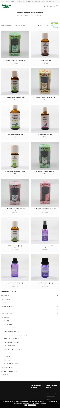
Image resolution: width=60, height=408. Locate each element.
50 (21, 25)
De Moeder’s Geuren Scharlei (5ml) (15, 208)
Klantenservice (34, 391)
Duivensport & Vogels (7, 306)
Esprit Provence (8, 345)
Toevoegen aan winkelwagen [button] (15, 46)
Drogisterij (4, 299)
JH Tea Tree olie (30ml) (15, 246)
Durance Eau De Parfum (10, 327)
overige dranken (6, 367)
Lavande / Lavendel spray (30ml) (45, 246)
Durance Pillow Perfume (11, 342)
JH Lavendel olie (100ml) (45, 134)
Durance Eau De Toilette (11, 331)
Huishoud (6, 360)
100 (24, 25)
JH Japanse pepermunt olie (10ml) (15, 171)
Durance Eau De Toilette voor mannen (14, 335)
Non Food (27, 15)
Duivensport (4, 302)
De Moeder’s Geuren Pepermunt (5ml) (45, 208)
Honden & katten (5, 313)
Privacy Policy (34, 393)
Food (2, 310)
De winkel (48, 391)
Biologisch (4, 295)
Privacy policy (31, 405)
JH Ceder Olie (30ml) (45, 60)
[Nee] (58, 404)
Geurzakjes (7, 356)
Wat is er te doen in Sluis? (51, 393)
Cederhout (7, 324)
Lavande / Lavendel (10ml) (45, 283)
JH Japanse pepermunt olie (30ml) (15, 97)
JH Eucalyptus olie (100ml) (15, 134)
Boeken (6, 320)
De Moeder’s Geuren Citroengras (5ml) (15, 60)
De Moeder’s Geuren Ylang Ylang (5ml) (45, 97)
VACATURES (4, 374)
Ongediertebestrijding (10, 363)
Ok (25, 405)
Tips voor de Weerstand (8, 371)
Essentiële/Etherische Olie (11, 349)
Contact (48, 399)
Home (18, 15)
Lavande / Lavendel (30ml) (15, 283)
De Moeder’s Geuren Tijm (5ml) (45, 171)
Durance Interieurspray (10, 338)
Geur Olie (6, 353)
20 (19, 25)
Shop (22, 15)
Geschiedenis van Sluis (51, 396)
